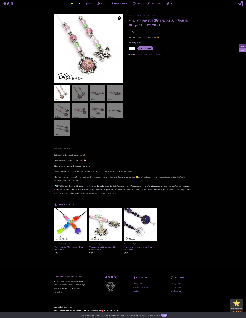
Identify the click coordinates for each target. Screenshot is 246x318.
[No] (244, 315)
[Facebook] (11, 3)
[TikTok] (8, 3)
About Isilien (137, 284)
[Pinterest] (114, 277)
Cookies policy (176, 287)
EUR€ (241, 46)
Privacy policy (176, 284)
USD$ (241, 50)
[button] (119, 18)
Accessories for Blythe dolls (138, 15)
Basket (171, 3)
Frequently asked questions (142, 287)
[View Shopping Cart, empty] (240, 3)
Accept (164, 315)
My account (154, 3)
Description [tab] (58, 149)
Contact (137, 3)
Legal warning (176, 291)
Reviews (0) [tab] (68, 149)
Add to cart (145, 48)
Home (89, 3)
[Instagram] (4, 3)
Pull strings (152, 15)
